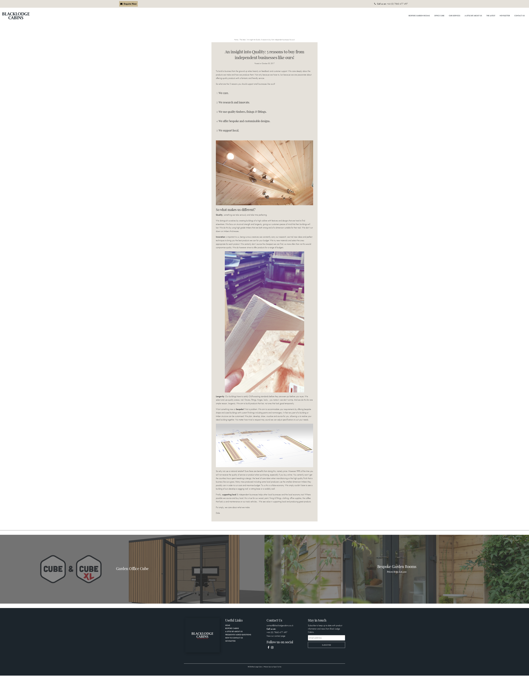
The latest (490, 15)
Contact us (519, 15)
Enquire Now (130, 3)
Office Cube (439, 15)
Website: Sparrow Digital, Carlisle (272, 667)
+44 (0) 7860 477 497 (397, 3)
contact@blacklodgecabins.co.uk (280, 625)
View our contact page (276, 635)
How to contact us (234, 638)
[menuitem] (419, 15)
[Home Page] (202, 634)
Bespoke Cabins (232, 628)
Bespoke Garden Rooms (419, 15)
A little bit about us (473, 15)
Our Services (454, 15)
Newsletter (505, 15)
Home (236, 40)
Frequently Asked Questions (238, 634)
